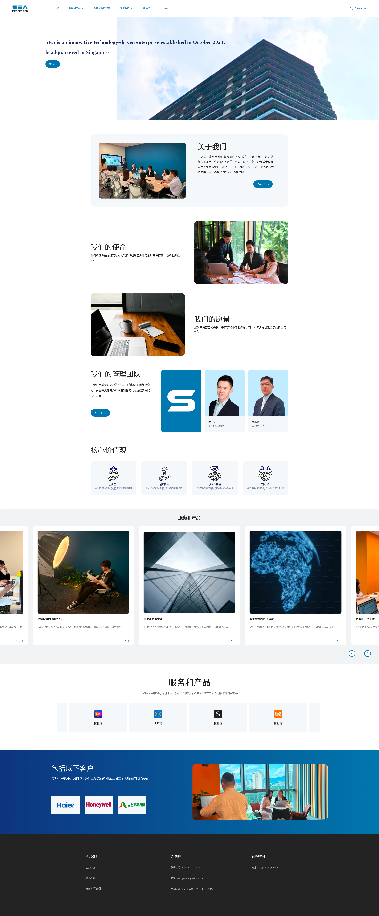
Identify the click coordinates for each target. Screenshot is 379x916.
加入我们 (147, 8)
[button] (367, 653)
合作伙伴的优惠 (102, 8)
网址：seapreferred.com (265, 867)
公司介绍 (90, 867)
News (165, 8)
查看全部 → (100, 412)
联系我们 (52, 64)
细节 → (19, 641)
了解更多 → (263, 184)
